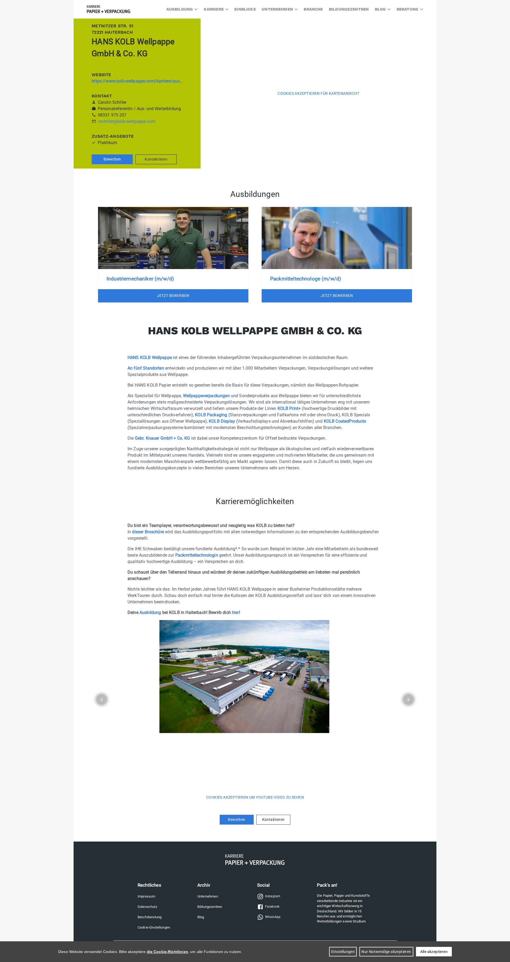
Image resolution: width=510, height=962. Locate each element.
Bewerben (112, 159)
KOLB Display (222, 421)
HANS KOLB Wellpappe (150, 357)
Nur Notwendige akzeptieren (386, 952)
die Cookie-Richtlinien (167, 952)
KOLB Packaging (211, 414)
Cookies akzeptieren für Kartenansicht (318, 93)
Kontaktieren (156, 159)
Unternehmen (207, 896)
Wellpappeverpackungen (206, 395)
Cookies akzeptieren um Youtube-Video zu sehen (255, 797)
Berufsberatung (150, 917)
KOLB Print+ (289, 408)
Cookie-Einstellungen (154, 927)
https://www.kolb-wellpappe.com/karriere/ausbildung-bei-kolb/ (152, 81)
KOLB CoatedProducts (345, 421)
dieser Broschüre (148, 531)
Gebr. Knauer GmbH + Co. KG (162, 438)
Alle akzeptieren (434, 952)
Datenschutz (147, 907)
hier (235, 612)
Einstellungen (343, 952)
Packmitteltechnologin (196, 555)
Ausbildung (150, 612)
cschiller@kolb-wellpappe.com (126, 121)
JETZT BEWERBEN (173, 295)
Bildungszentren (209, 907)
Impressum (146, 896)
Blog (200, 917)
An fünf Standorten (146, 368)
